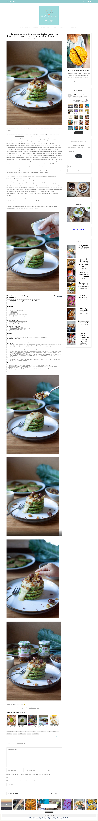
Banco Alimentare (19, 136)
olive (15, 733)
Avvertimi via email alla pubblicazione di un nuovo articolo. (22, 781)
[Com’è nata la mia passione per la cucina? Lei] (81, 122)
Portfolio (36, 27)
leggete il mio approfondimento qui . (41, 185)
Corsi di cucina (45, 27)
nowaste (9, 733)
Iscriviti (78, 156)
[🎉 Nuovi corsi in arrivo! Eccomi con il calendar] (81, 117)
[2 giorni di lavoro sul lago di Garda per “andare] (70, 128)
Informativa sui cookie (62, 818)
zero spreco (35, 733)
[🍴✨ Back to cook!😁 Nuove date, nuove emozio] (76, 122)
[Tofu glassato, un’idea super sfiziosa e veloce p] (87, 128)
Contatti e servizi (73, 27)
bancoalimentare (19, 731)
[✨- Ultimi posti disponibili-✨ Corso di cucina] (70, 117)
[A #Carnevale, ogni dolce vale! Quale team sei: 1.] (81, 111)
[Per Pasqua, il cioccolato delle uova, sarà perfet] (76, 128)
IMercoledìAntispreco (53, 731)
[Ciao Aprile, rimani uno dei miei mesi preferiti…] (76, 106)
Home (21, 27)
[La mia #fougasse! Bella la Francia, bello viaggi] (81, 106)
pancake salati (22, 733)
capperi (34, 731)
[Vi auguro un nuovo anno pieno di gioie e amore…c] (76, 117)
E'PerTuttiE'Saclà (42, 731)
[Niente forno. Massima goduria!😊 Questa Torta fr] (87, 122)
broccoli (27, 731)
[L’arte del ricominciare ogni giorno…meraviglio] (70, 106)
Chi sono (27, 27)
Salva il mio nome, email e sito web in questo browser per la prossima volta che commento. (29, 774)
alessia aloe (39, 38)
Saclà (57, 134)
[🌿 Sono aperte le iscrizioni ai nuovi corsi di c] (70, 111)
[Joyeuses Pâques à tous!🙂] (87, 106)
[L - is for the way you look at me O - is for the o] (76, 111)
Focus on (62, 27)
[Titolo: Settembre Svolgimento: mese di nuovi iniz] (70, 122)
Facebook (31, 708)
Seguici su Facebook (78, 229)
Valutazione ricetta (11, 744)
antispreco (10, 731)
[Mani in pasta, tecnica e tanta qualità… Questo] (87, 111)
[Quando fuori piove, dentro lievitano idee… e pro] (87, 117)
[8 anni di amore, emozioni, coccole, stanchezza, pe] (81, 128)
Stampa (59, 296)
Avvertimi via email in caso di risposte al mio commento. (21, 778)
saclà (29, 733)
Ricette (54, 27)
